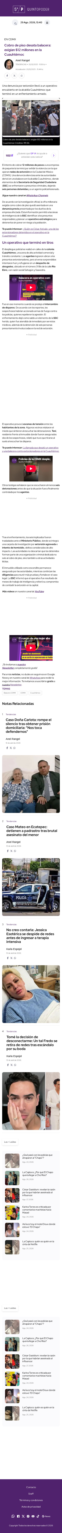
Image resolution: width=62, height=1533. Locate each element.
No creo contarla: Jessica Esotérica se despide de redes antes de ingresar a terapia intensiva (30, 936)
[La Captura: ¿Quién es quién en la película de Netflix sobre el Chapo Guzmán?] (12, 1247)
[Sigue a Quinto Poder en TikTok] (37, 1516)
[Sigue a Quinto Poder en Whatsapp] (13, 1516)
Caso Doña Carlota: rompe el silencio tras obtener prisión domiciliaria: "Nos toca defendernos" (28, 726)
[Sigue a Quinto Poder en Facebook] (18, 1516)
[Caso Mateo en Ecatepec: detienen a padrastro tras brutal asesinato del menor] (31, 887)
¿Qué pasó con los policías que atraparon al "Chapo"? (37, 1156)
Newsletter (15, 684)
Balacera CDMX (10, 693)
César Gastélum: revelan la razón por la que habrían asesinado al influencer (38, 1192)
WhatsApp (35, 677)
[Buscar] (15, 22)
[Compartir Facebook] (7, 76)
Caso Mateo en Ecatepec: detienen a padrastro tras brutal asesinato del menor (31, 831)
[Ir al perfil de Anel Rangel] (8, 64)
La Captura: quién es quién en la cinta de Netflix (38, 1243)
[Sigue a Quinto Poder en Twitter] (23, 1516)
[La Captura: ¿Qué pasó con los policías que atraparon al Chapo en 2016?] (12, 1161)
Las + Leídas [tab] (10, 1142)
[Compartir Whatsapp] (22, 76)
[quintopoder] (31, 9)
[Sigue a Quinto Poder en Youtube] (33, 1516)
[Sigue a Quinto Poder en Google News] (46, 1516)
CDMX (23, 693)
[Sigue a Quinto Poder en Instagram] (28, 1516)
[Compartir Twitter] (14, 76)
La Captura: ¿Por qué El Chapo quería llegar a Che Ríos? (37, 1174)
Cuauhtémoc (35, 693)
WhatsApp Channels (37, 195)
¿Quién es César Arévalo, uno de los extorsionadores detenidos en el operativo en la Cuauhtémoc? (30, 232)
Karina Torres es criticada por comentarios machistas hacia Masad (36, 1209)
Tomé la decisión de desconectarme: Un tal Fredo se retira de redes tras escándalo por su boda (31, 1043)
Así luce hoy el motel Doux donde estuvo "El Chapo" (38, 1226)
